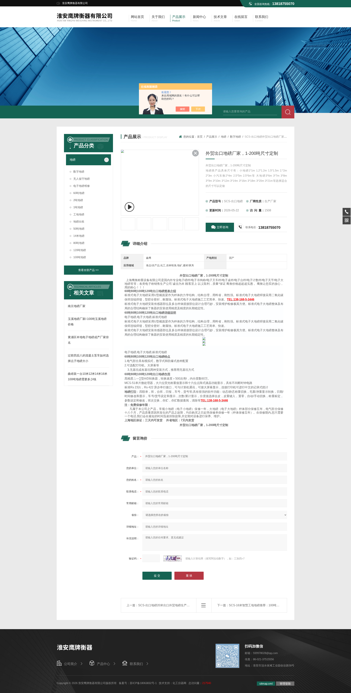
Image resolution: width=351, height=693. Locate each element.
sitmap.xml (266, 683)
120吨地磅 (79, 250)
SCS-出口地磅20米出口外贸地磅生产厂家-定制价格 (171, 605)
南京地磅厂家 (76, 306)
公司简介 (70, 664)
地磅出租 (78, 221)
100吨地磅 (79, 257)
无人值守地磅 (81, 178)
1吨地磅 (78, 207)
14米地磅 (78, 235)
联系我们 (136, 664)
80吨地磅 (78, 242)
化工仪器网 (179, 683)
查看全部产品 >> (88, 270)
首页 (200, 136)
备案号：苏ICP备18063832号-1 (138, 683)
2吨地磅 (78, 200)
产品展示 (211, 136)
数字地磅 (78, 171)
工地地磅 (78, 214)
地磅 (73, 159)
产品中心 (103, 664)
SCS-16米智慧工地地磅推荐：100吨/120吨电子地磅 (263, 605)
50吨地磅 (78, 228)
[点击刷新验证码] (172, 558)
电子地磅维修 (81, 185)
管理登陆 (285, 683)
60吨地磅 (78, 193)
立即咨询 (222, 227)
